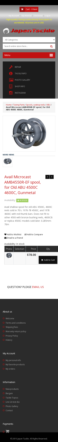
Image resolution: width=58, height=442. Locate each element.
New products (12, 389)
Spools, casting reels (35, 104)
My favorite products (15, 364)
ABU (48, 104)
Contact (9, 410)
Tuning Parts (18, 104)
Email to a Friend (14, 237)
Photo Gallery (12, 406)
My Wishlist (26, 15)
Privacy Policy (12, 335)
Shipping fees (12, 327)
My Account (14, 15)
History (9, 340)
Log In (47, 15)
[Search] (51, 46)
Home (9, 104)
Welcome (10, 318)
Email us (38, 287)
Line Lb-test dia (12, 402)
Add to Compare (35, 234)
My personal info (13, 360)
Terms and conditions (16, 322)
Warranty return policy (16, 331)
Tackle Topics (12, 397)
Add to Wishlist (13, 234)
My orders (10, 368)
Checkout (38, 15)
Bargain (9, 393)
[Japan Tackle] (29, 31)
